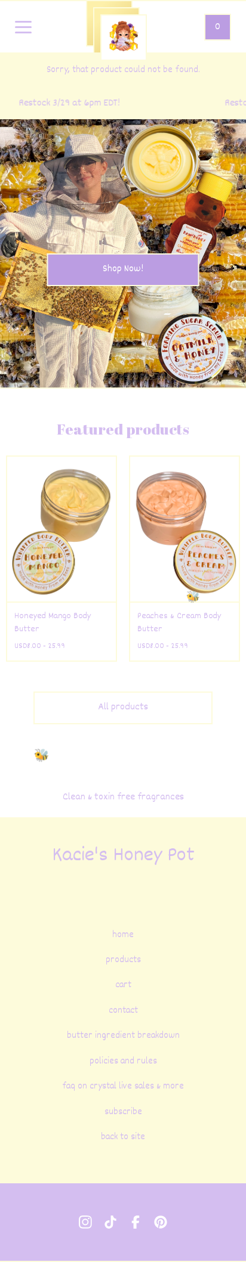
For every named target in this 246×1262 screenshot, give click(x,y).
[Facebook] (135, 1222)
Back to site (123, 1137)
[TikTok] (110, 1222)
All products (123, 707)
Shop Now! (123, 269)
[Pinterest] (161, 1222)
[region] (123, 103)
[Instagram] (85, 1222)
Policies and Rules (123, 1062)
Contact (123, 1011)
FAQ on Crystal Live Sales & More (123, 1087)
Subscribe (123, 1112)
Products (123, 960)
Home (123, 935)
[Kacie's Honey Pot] (123, 37)
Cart (123, 985)
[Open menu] (23, 28)
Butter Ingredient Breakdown (123, 1036)
